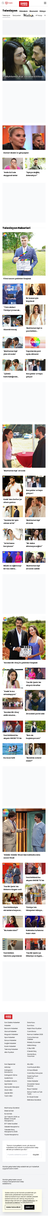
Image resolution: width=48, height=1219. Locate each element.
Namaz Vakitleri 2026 (35, 1034)
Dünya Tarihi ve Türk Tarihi (34, 1093)
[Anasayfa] (8, 1016)
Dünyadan (17, 15)
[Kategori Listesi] (45, 3)
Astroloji (7, 1067)
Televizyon (9, 10)
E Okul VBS (31, 1048)
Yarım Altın (8, 1096)
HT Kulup (39, 15)
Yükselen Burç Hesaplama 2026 (10, 1131)
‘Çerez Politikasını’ (28, 1201)
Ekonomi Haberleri (11, 1028)
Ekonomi (34, 11)
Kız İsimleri (8, 1114)
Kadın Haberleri (10, 1046)
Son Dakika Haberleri (12, 1022)
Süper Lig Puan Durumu (32, 1077)
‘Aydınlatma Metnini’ (12, 1203)
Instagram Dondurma (8, 1071)
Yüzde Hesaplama (11, 1135)
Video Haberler (32, 1081)
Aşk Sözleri (8, 1084)
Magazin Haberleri (11, 1034)
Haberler (7, 1025)
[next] (44, 59)
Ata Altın (30, 1064)
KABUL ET (29, 1207)
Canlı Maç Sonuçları (35, 1073)
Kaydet (36, 1154)
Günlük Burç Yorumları (31, 1055)
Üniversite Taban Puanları (33, 1085)
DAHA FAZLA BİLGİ (13, 1207)
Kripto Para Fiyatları (34, 1028)
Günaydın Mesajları (11, 1087)
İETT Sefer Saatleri (10, 1124)
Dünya (43, 11)
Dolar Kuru (31, 1022)
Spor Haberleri (9, 1037)
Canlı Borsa (31, 1031)
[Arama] (3, 3)
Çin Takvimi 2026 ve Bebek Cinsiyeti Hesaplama (11, 1119)
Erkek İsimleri (9, 1111)
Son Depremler (9, 1064)
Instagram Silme (10, 1075)
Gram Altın (8, 1090)
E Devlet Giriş (31, 1051)
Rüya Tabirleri (32, 1089)
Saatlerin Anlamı (10, 1081)
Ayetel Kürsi (8, 1078)
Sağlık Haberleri (10, 1043)
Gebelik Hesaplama (11, 1127)
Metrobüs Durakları (34, 1100)
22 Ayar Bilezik (32, 1070)
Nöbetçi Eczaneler (33, 1042)
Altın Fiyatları (9, 1052)
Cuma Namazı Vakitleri (32, 1038)
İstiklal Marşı (31, 1045)
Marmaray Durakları (11, 1108)
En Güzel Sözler (32, 1097)
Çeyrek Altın (8, 1093)
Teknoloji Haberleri (11, 1049)
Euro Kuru (30, 1025)
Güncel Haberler (10, 1031)
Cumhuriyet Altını (33, 1067)
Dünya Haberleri (10, 1040)
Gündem (23, 11)
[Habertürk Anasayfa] (24, 3)
